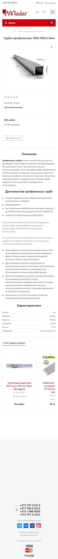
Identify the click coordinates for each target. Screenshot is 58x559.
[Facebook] (32, 525)
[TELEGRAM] (19, 525)
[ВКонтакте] (26, 525)
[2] (8, 97)
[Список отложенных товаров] (44, 13)
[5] (17, 97)
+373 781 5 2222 (30, 514)
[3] (11, 97)
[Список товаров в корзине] (53, 14)
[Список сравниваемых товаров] (37, 13)
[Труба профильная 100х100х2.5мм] (29, 67)
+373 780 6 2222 (30, 508)
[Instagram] (38, 525)
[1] (5, 97)
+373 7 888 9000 (30, 511)
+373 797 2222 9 (9, 2)
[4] (14, 97)
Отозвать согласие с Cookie (29, 540)
